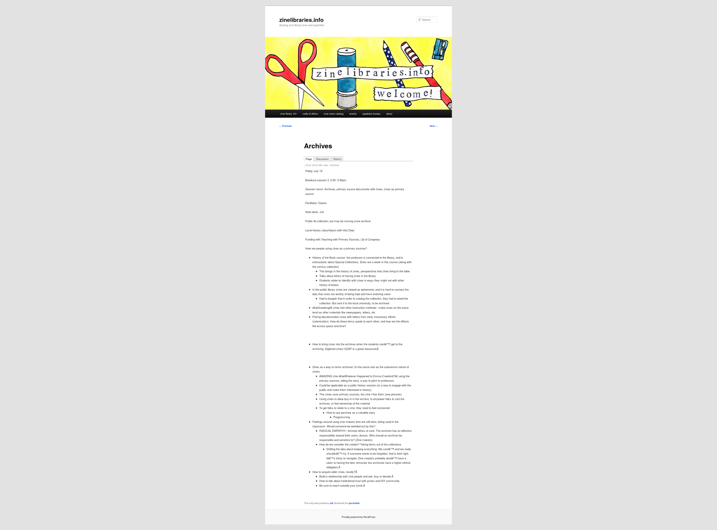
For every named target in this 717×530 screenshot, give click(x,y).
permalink (354, 503)
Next (434, 126)
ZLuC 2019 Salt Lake (317, 165)
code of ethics (310, 113)
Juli (331, 503)
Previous (285, 126)
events (353, 113)
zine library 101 (288, 113)
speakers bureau (371, 113)
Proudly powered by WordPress (358, 517)
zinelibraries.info (301, 20)
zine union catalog (333, 113)
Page (309, 159)
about (389, 113)
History (337, 159)
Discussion (322, 159)
